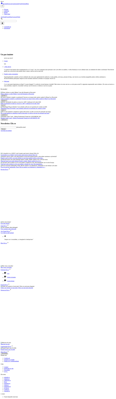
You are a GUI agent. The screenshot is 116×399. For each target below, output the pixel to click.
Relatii (6, 12)
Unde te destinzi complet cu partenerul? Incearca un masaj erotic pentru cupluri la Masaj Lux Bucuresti (28, 98)
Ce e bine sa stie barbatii (7, 233)
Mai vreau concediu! (6, 267)
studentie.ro (7, 383)
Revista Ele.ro (4, 169)
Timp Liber (7, 14)
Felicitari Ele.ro (5, 270)
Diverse (6, 9)
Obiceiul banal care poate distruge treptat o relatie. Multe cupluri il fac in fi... (21, 161)
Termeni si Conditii (9, 359)
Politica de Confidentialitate (11, 361)
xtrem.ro (6, 385)
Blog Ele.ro (4, 243)
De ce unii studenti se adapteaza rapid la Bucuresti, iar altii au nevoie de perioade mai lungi (25, 113)
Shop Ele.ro (4, 352)
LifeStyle (6, 11)
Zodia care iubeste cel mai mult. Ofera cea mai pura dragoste (17, 288)
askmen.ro (7, 379)
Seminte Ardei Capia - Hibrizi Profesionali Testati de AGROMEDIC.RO (20, 118)
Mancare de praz (5, 344)
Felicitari (23, 3)
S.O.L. (6, 371)
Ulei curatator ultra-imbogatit (8, 229)
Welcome (6, 81)
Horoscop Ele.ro (5, 290)
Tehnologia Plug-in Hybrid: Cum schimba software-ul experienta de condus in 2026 (23, 108)
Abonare (3, 129)
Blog (27, 3)
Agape (6, 61)
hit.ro (5, 382)
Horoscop (9, 3)
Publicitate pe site (8, 368)
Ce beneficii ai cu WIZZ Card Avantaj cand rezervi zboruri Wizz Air (19, 155)
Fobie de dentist (11, 277)
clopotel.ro (7, 391)
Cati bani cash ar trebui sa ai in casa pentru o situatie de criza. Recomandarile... (22, 164)
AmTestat (3, 17)
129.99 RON (4, 353)
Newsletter (7, 370)
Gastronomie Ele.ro (6, 346)
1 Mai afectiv (7, 66)
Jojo (8, 273)
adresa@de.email (21, 127)
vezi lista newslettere (6, 130)
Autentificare (7, 26)
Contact (6, 367)
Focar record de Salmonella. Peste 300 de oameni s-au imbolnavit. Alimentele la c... (23, 167)
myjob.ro (6, 388)
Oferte (18, 17)
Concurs (14, 17)
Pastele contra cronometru (11, 74)
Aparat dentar (10, 281)
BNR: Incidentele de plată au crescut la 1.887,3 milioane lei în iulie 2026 (20, 103)
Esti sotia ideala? (5, 223)
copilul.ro (6, 389)
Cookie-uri (7, 358)
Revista (5, 3)
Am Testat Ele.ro (5, 231)
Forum (7, 17)
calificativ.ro (7, 380)
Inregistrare (7, 28)
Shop (10, 17)
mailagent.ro (7, 386)
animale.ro (7, 377)
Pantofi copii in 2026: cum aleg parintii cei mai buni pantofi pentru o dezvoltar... (22, 158)
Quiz (20, 3)
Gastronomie (15, 3)
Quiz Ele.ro (4, 226)
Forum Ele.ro (4, 284)
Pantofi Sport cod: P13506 (8, 349)
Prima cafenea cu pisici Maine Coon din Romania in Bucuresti (17, 94)
